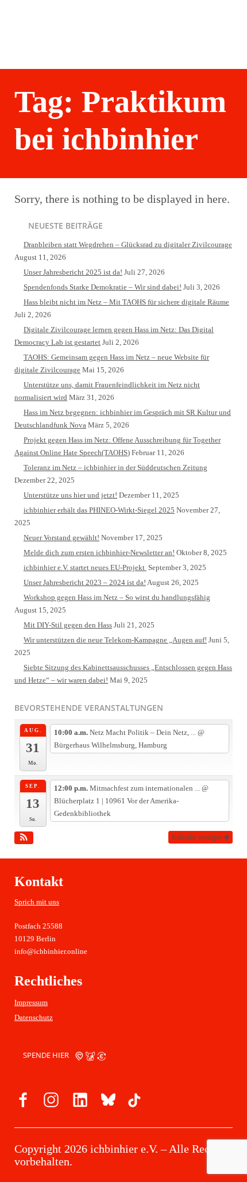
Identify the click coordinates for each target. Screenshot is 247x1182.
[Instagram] (51, 1102)
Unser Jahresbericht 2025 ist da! (73, 272)
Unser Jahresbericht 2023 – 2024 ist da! (85, 582)
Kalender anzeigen (197, 837)
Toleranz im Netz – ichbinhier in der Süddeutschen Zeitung (115, 467)
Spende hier (47, 1055)
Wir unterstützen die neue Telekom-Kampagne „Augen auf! (115, 640)
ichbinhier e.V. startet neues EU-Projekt (85, 567)
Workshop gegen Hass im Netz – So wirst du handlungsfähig (117, 597)
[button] (24, 838)
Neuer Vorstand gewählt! (61, 537)
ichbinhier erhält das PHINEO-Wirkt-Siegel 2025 (99, 510)
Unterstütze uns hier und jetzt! (70, 495)
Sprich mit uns (36, 902)
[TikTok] (134, 1102)
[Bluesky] (106, 1102)
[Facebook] (23, 1102)
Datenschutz (33, 1017)
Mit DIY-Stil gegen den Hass (68, 625)
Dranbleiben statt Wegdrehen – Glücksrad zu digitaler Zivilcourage (128, 244)
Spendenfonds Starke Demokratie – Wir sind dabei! (103, 287)
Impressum (31, 1002)
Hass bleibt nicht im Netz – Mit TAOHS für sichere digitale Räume (126, 302)
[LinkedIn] (79, 1102)
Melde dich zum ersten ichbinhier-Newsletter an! (99, 552)
